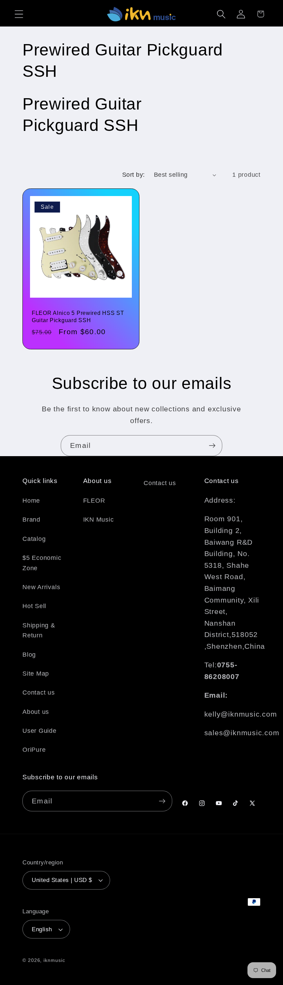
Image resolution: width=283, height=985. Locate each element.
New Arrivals (41, 587)
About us (35, 711)
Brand (31, 519)
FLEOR (94, 500)
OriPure (34, 749)
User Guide (39, 730)
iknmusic (54, 960)
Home (31, 500)
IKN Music (98, 519)
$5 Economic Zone (41, 562)
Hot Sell (34, 606)
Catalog (34, 538)
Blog (29, 654)
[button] (19, 14)
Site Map (35, 673)
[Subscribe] (212, 445)
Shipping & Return (38, 630)
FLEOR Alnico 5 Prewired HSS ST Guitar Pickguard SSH (78, 316)
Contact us (38, 692)
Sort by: (133, 174)
